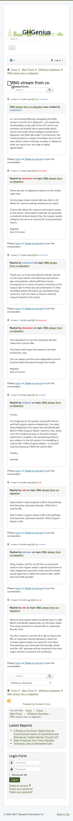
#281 (33, 394)
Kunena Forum (42, 704)
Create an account (34, 159)
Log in (18, 159)
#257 (33, 99)
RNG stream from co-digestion (26, 106)
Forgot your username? (21, 788)
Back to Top (63, 814)
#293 (33, 599)
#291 (33, 544)
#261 (33, 320)
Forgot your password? (21, 791)
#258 (33, 170)
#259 (33, 254)
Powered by (29, 704)
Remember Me (19, 774)
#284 (33, 482)
